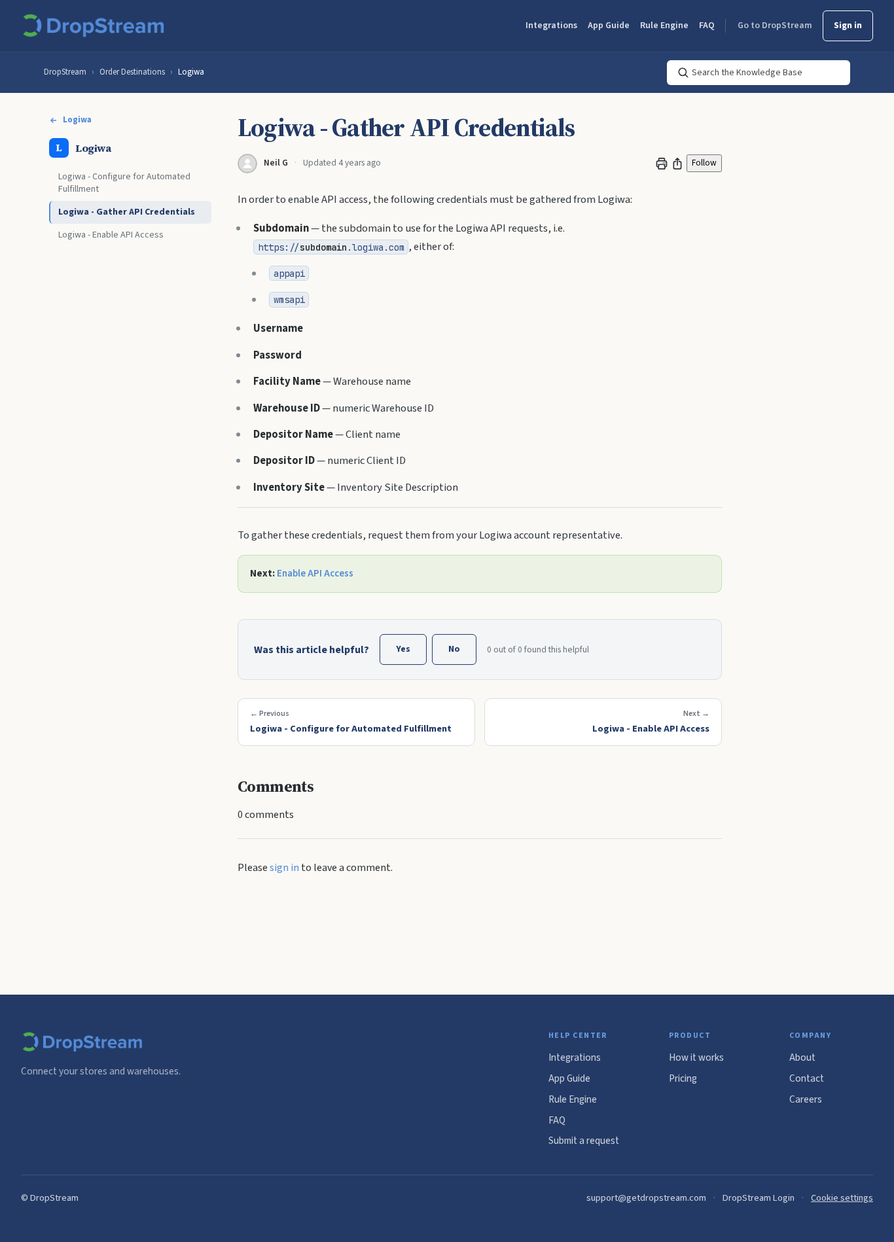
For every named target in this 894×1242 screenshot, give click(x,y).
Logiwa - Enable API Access (111, 234)
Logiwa (191, 72)
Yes (403, 649)
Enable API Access (315, 573)
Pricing (683, 1078)
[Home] (96, 26)
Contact (806, 1078)
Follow (704, 162)
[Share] (677, 163)
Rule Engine (664, 25)
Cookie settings (842, 1198)
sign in (284, 868)
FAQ (707, 25)
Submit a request (583, 1140)
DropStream (65, 72)
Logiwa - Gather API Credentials (126, 212)
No (454, 649)
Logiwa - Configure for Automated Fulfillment (124, 183)
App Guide (609, 25)
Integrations (551, 25)
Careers (805, 1099)
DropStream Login (759, 1198)
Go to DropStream (775, 25)
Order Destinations (132, 72)
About (802, 1057)
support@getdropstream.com (646, 1198)
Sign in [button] (848, 25)
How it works (696, 1057)
